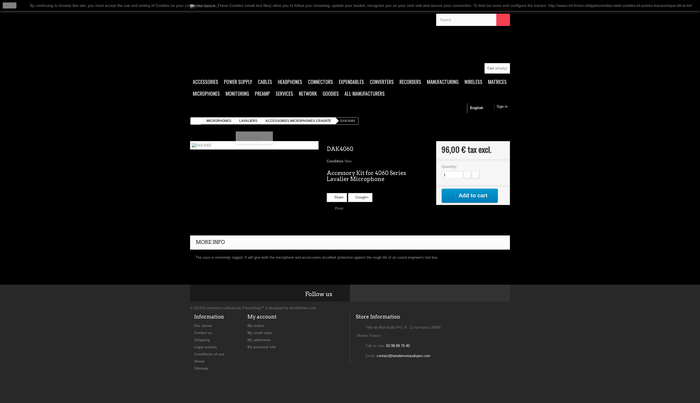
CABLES (265, 81)
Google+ (361, 197)
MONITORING (237, 93)
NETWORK (308, 93)
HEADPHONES (290, 81)
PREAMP (262, 93)
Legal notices (205, 347)
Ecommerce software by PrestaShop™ (233, 308)
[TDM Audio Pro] (309, 33)
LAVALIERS (248, 121)
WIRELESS (473, 81)
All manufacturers (365, 93)
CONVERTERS (382, 81)
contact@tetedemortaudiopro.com (403, 356)
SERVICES (284, 93)
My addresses (259, 340)
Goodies (331, 93)
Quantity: (449, 167)
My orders (255, 326)
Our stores (203, 326)
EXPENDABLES (351, 81)
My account (261, 317)
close (9, 5)
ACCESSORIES (205, 81)
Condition (335, 161)
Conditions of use (209, 354)
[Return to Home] (196, 121)
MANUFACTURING (443, 81)
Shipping (202, 340)
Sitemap (201, 368)
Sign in (502, 106)
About (199, 361)
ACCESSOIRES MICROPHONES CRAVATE (298, 121)
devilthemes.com (302, 308)
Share (338, 197)
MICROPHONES (206, 93)
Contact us (203, 333)
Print (339, 208)
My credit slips (259, 333)
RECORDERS (410, 81)
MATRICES (497, 81)
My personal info (261, 347)
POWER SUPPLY (238, 81)
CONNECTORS (320, 81)
